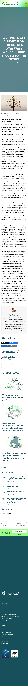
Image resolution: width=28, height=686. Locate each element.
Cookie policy (4, 643)
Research (3, 175)
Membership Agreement (7, 634)
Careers (3, 623)
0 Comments (14, 115)
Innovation (5, 367)
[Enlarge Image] (14, 103)
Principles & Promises (6, 637)
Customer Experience (19, 364)
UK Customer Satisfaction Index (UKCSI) (10, 616)
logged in (10, 359)
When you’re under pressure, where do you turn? (12, 397)
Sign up (19, 534)
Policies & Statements (6, 639)
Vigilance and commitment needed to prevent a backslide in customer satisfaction (12, 427)
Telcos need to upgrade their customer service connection (5, 523)
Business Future (6, 364)
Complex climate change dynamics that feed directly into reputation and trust (13, 457)
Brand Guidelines (5, 620)
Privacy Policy (4, 641)
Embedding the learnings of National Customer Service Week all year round (19, 522)
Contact (3, 625)
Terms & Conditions (6, 632)
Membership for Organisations (8, 614)
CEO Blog (5, 115)
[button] (26, 3)
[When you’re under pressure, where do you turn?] (14, 384)
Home (2, 612)
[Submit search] (25, 467)
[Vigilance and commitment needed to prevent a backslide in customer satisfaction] (14, 412)
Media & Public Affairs (6, 618)
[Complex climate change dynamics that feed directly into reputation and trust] (14, 442)
